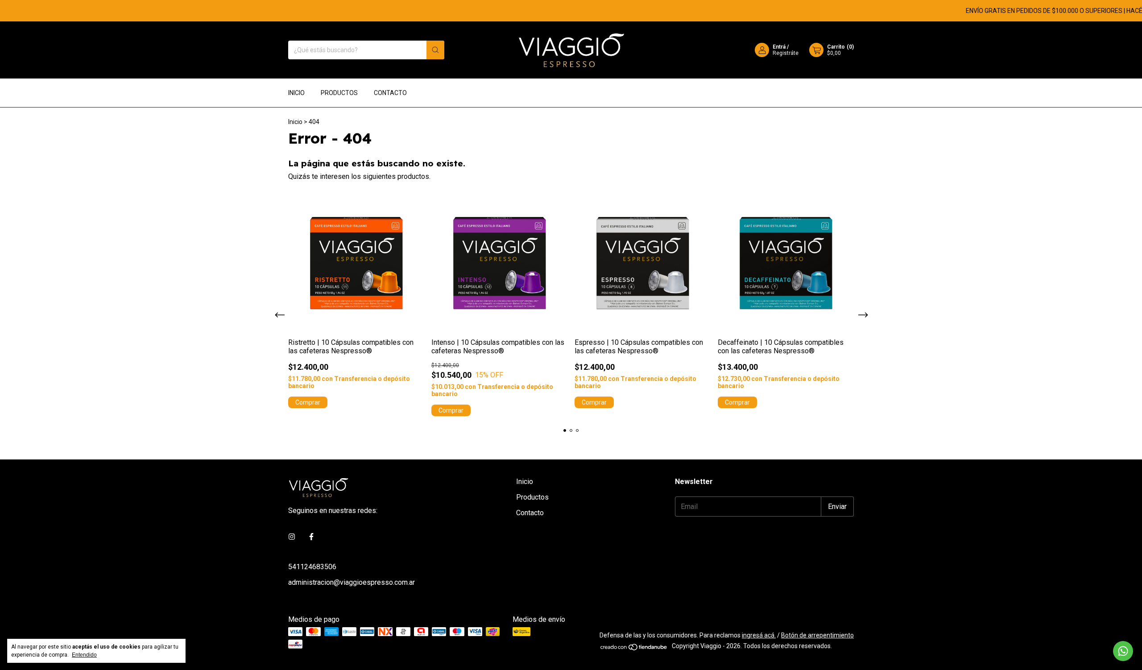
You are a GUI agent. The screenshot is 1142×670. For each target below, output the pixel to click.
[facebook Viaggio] (311, 537)
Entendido (84, 655)
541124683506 (312, 566)
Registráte (786, 53)
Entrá (779, 47)
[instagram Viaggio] (291, 537)
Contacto (390, 92)
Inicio (296, 92)
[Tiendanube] (634, 648)
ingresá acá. (759, 635)
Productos (339, 92)
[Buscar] (435, 50)
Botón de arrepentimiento (817, 635)
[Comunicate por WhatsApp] (1123, 651)
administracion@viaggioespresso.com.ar (351, 582)
